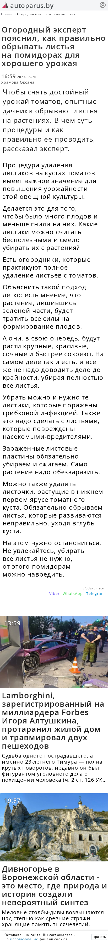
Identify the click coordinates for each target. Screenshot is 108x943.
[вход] (103, 5)
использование (24, 939)
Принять (99, 937)
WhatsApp (73, 593)
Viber (54, 593)
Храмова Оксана (18, 82)
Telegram (95, 593)
